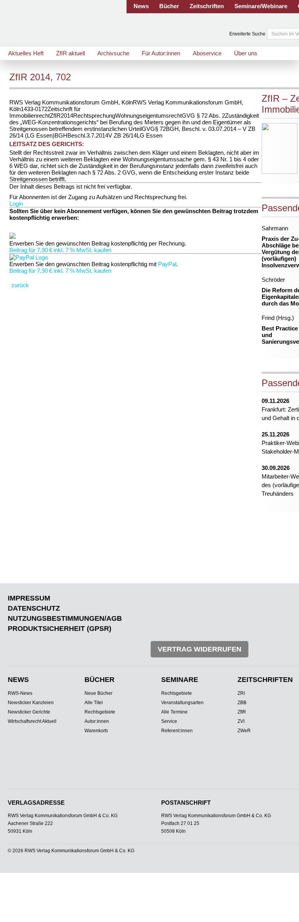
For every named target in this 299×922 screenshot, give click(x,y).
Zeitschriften (207, 6)
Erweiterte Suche (247, 34)
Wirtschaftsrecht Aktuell (32, 721)
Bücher (169, 6)
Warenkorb (96, 730)
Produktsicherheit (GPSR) (59, 628)
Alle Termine (174, 712)
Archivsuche (113, 53)
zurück (20, 285)
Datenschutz (34, 608)
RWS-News (20, 693)
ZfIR (241, 712)
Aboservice (207, 53)
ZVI (240, 721)
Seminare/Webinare (260, 6)
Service (169, 721)
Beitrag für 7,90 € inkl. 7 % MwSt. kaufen (60, 250)
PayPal (167, 264)
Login (16, 203)
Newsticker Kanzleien (31, 702)
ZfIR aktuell (70, 53)
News (141, 6)
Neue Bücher (98, 693)
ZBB (241, 702)
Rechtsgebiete (99, 712)
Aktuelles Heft (26, 53)
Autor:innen (96, 721)
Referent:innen (177, 730)
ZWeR (244, 730)
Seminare (179, 680)
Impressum (29, 598)
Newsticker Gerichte (29, 712)
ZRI (241, 693)
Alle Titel (93, 702)
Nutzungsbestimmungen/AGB (65, 618)
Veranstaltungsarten (182, 702)
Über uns (245, 53)
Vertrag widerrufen (199, 649)
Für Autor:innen (161, 53)
